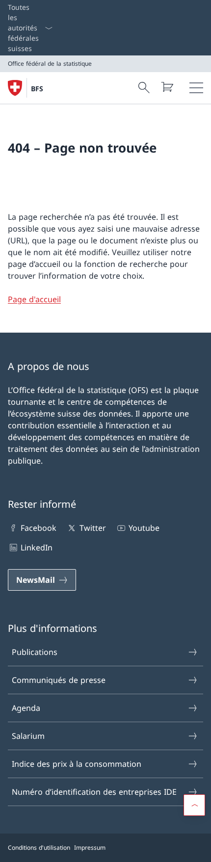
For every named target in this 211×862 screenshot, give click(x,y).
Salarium (28, 736)
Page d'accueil (34, 299)
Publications (34, 652)
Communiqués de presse (59, 680)
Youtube (144, 527)
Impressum (90, 847)
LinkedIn (37, 547)
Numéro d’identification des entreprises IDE (94, 791)
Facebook (38, 527)
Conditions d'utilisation (39, 847)
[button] (194, 805)
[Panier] (167, 87)
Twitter (92, 527)
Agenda (26, 708)
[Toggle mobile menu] (196, 88)
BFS (37, 88)
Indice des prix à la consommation (76, 763)
